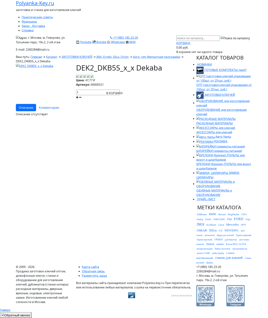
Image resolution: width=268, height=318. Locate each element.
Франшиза (29, 22)
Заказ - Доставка (33, 26)
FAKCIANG (219, 219)
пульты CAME (203, 253)
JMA (200, 224)
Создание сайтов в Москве (181, 295)
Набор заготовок (222, 248)
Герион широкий (243, 235)
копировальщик (205, 248)
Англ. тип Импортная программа (156, 57)
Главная (36, 57)
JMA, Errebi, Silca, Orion (112, 57)
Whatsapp (117, 42)
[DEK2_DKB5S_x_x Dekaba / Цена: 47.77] (34, 66)
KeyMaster (211, 225)
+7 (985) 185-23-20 (125, 38)
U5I (220, 230)
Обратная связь (93, 271)
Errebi (208, 219)
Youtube (85, 42)
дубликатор (231, 239)
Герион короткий (204, 239)
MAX (132, 42)
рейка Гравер (218, 253)
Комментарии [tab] (49, 108)
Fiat (229, 219)
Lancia (221, 225)
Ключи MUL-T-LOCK (236, 244)
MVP (243, 225)
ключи (220, 244)
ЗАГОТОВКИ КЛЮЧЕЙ (77, 57)
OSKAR (202, 230)
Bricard (222, 214)
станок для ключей (228, 258)
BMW (212, 214)
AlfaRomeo (202, 214)
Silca (213, 230)
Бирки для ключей (225, 235)
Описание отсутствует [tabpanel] (32, 114)
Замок (210, 244)
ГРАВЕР (218, 239)
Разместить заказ (94, 276)
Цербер (209, 262)
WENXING (231, 230)
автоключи (210, 235)
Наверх (5, 310)
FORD (238, 219)
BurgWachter (233, 214)
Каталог (51, 57)
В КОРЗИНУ (114, 93)
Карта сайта (90, 267)
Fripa (248, 219)
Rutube (101, 42)
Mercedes (232, 224)
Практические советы (37, 17)
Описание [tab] (26, 108)
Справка (28, 30)
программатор (239, 248)
